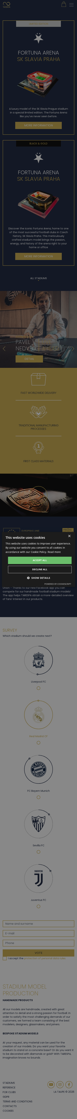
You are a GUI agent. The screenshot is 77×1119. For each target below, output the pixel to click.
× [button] (69, 536)
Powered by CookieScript (57, 584)
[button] (38, 578)
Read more (54, 552)
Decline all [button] (39, 569)
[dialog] (38, 559)
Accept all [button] (40, 560)
